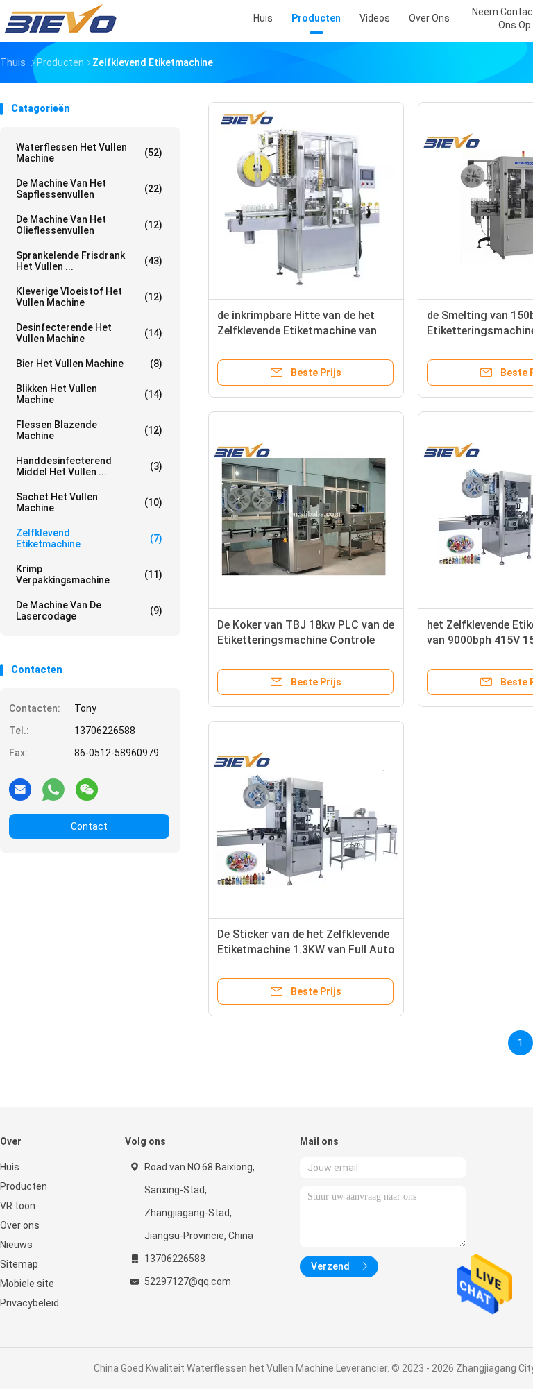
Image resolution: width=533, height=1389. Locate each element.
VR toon (17, 1205)
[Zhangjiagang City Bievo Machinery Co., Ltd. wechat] (87, 789)
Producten (23, 1186)
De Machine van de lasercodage (89, 610)
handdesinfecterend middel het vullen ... (89, 466)
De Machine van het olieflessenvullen (89, 225)
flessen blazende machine (89, 430)
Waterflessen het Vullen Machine (89, 153)
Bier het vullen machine (89, 363)
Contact (89, 826)
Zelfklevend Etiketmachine (89, 538)
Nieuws (16, 1244)
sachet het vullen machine (89, 502)
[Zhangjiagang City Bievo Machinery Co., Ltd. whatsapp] (53, 789)
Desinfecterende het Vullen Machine (89, 333)
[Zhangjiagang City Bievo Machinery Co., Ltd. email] (20, 789)
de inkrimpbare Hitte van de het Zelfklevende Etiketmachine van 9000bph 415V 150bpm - (297, 330)
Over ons (20, 1225)
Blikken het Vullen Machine (89, 394)
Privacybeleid (29, 1303)
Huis (9, 1167)
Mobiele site (27, 1283)
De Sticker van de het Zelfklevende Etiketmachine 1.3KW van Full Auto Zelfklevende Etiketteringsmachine (306, 949)
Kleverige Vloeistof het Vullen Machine (89, 297)
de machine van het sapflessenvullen (89, 189)
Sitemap (19, 1264)
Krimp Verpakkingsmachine (89, 574)
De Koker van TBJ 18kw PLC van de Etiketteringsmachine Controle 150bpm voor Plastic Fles (305, 640)
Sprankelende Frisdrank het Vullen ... (89, 261)
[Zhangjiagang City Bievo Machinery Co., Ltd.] (61, 20)
